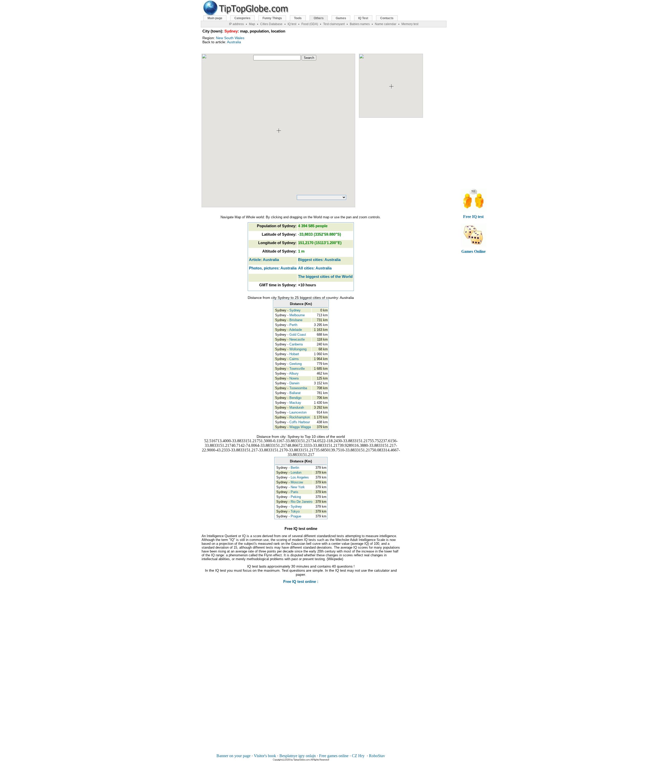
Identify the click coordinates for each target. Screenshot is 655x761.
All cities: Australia (315, 268)
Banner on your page (233, 756)
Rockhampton (299, 417)
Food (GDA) (309, 24)
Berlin (295, 468)
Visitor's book (265, 756)
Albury (294, 373)
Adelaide (295, 330)
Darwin (294, 383)
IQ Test (363, 18)
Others (319, 18)
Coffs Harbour (299, 422)
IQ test (292, 24)
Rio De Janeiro (301, 502)
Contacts (387, 18)
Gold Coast (297, 334)
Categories (242, 18)
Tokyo (295, 511)
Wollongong (298, 349)
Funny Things (272, 18)
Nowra (294, 378)
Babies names (360, 24)
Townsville (297, 369)
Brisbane (295, 320)
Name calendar (385, 24)
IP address (236, 24)
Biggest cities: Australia (319, 259)
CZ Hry (358, 756)
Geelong (295, 364)
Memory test (409, 24)
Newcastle (297, 339)
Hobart (294, 354)
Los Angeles (300, 477)
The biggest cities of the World (325, 276)
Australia (234, 42)
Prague (296, 516)
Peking (296, 497)
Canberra (296, 344)
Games (341, 18)
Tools (298, 18)
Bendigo (295, 398)
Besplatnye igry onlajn (297, 756)
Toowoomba (298, 388)
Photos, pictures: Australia (273, 268)
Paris (294, 492)
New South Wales (230, 38)
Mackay (295, 403)
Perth (293, 325)
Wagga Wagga (300, 427)
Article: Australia (264, 259)
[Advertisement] (301, 672)
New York (298, 487)
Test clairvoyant (334, 24)
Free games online (333, 756)
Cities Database (271, 24)
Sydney (295, 310)
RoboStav (377, 756)
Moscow (297, 482)
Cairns (294, 359)
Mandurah (296, 407)
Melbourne (297, 315)
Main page (215, 18)
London (296, 472)
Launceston (298, 412)
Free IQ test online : (300, 581)
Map (252, 24)
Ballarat (295, 393)
